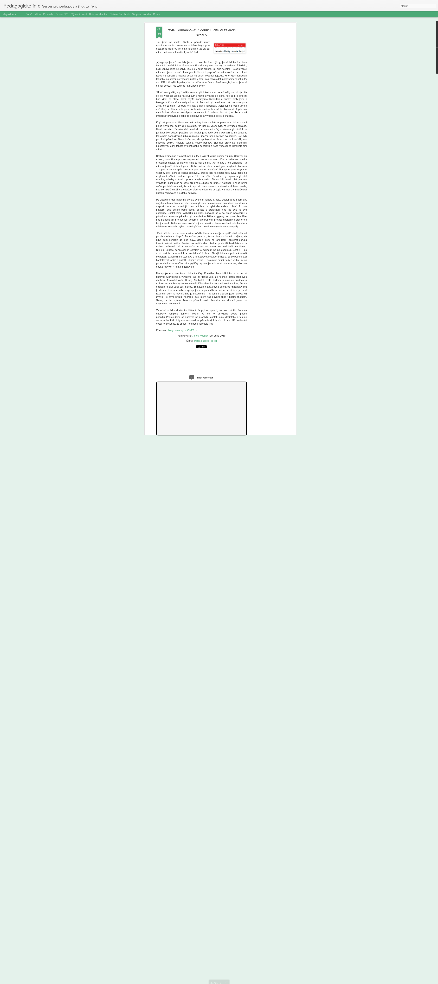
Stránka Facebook (120, 14)
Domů (29, 14)
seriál (214, 340)
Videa (38, 14)
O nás (156, 14)
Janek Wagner (200, 335)
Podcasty (48, 14)
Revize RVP (61, 14)
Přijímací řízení (78, 14)
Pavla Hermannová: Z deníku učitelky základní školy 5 (201, 32)
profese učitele (202, 340)
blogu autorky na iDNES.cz (182, 330)
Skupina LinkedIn (141, 14)
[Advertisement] (266, 80)
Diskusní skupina (98, 14)
